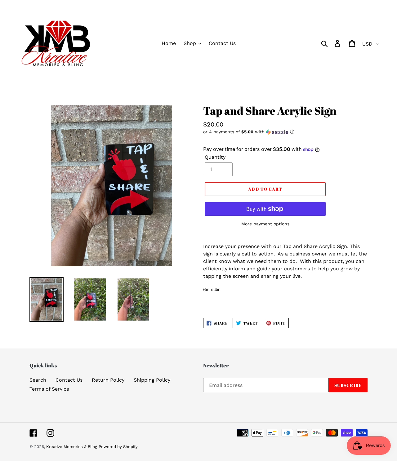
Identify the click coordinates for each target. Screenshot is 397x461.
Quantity (215, 157)
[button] (285, 132)
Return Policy (108, 380)
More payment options (265, 223)
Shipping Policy (152, 380)
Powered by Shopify (118, 446)
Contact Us (69, 380)
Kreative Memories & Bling (71, 446)
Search (37, 380)
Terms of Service (49, 389)
